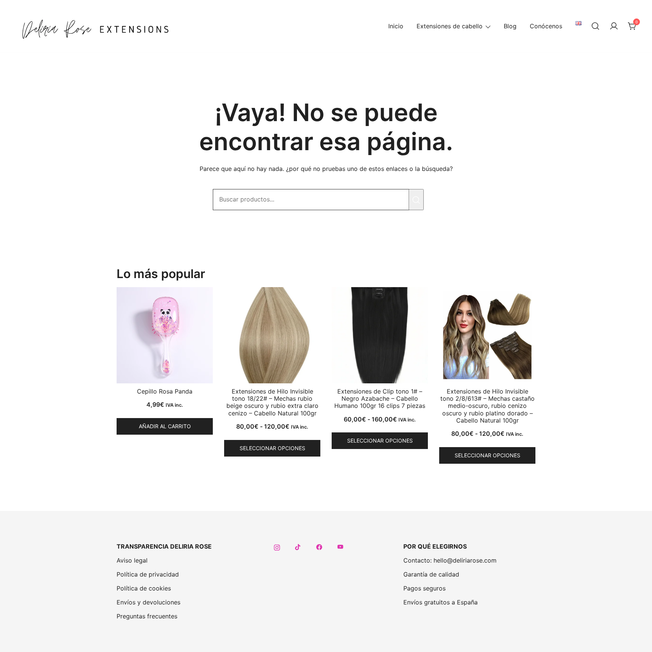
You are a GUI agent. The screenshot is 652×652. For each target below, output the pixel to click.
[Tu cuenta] (613, 26)
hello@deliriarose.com (465, 560)
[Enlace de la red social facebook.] (319, 546)
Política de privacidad (148, 574)
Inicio (395, 26)
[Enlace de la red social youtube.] (340, 546)
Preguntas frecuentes (147, 616)
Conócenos (546, 26)
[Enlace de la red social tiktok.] (298, 546)
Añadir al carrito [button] (165, 426)
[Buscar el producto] (416, 199)
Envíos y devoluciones (148, 602)
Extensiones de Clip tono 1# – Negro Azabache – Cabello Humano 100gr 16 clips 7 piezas (379, 398)
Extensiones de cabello (450, 26)
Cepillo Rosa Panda (164, 391)
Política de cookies (144, 588)
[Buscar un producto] (595, 26)
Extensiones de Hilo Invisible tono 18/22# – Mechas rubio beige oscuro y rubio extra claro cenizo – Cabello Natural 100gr (272, 402)
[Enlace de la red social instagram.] (277, 546)
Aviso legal (132, 560)
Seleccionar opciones (272, 448)
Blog (510, 26)
